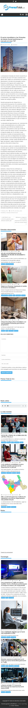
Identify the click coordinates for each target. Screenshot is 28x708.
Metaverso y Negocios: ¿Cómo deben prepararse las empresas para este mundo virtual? (21, 220)
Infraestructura (4, 295)
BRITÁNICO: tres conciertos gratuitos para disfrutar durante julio (7, 219)
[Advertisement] (14, 25)
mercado (17, 211)
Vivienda (23, 295)
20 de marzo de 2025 (6, 284)
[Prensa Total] (2, 14)
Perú (7, 211)
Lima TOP (12, 211)
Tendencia (18, 295)
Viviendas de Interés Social (12, 212)
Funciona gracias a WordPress (9, 703)
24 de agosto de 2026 (6, 462)
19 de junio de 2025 (6, 251)
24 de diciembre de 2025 (7, 630)
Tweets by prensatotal (7, 552)
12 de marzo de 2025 (6, 320)
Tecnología (11, 597)
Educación (3, 472)
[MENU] (26, 14)
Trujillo (21, 442)
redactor (15, 284)
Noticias (3, 211)
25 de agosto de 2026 (6, 433)
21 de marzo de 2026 (6, 580)
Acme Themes (15, 705)
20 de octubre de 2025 (7, 683)
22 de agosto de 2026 (6, 494)
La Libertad (3, 442)
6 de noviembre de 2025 (7, 657)
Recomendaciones (9, 264)
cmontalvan (14, 44)
